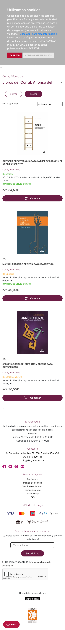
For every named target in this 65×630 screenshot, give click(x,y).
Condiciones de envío (32, 486)
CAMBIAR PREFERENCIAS (38, 55)
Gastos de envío (33, 490)
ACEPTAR (15, 55)
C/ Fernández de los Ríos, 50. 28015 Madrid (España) (32, 453)
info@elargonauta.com (32, 460)
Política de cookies (32, 482)
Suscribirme (32, 553)
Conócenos (32, 479)
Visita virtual (33, 493)
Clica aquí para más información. (38, 33)
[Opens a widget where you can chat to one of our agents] (11, 624)
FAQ (33, 497)
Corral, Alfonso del (11, 169)
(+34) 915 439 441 (32, 456)
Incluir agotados (10, 103)
